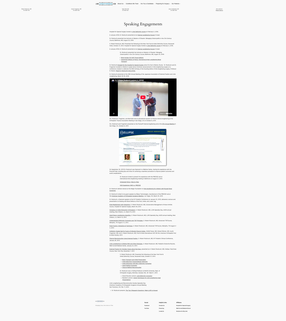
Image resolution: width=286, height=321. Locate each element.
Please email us (219, 10)
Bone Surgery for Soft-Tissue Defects (132, 57)
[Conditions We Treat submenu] (138, 3)
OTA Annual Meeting (168, 124)
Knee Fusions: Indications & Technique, (121, 226)
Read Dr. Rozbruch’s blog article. (125, 71)
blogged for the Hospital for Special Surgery (131, 65)
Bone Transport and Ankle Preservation (134, 259)
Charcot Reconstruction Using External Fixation (123, 238)
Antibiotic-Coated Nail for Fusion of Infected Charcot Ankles (127, 231)
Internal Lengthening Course (146, 35)
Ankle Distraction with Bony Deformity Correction (136, 263)
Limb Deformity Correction (144, 276)
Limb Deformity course (139, 31)
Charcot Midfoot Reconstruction (131, 267)
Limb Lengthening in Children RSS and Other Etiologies (125, 244)
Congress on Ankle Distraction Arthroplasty (122, 210)
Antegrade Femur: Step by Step (129, 182)
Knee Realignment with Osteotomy (119, 204)
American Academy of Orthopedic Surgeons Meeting (127, 196)
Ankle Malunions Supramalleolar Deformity (135, 261)
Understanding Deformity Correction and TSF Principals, (126, 220)
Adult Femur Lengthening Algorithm (120, 215)
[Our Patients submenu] (179, 3)
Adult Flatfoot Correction (129, 265)
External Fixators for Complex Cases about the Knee (125, 249)
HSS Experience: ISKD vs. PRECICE (130, 185)
